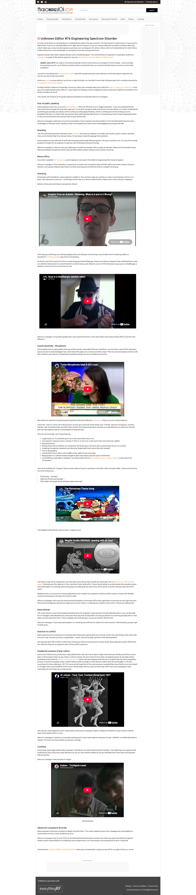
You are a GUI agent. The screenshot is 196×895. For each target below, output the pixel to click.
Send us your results (66, 74)
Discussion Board (109, 19)
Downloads (80, 19)
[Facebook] (38, 2)
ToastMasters (72, 107)
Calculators (67, 19)
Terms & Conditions (140, 886)
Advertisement (87, 860)
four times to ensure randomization (104, 458)
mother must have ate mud (68, 659)
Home (40, 19)
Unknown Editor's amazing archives (62, 849)
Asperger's (41, 57)
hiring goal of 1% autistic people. (49, 83)
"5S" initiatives (59, 160)
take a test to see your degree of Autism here (95, 57)
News (131, 19)
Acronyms (93, 19)
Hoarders (76, 134)
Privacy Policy (153, 886)
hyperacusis (97, 420)
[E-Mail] (42, 2)
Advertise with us (151, 2)
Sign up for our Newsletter (135, 2)
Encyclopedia (52, 19)
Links (122, 19)
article (47, 80)
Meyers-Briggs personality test (120, 87)
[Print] (46, 2)
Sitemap (128, 886)
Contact (140, 19)
